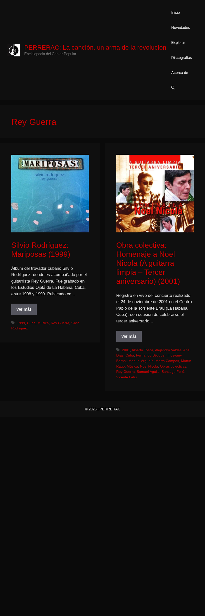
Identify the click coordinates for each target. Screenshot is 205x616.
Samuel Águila (148, 372)
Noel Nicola (149, 366)
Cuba (31, 323)
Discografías (181, 57)
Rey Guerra (60, 323)
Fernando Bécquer (151, 355)
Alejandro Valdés (168, 350)
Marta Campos (167, 361)
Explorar (178, 42)
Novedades (180, 27)
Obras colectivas (173, 366)
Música (43, 323)
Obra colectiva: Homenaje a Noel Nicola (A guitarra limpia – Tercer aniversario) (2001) (148, 263)
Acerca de (179, 72)
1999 (21, 323)
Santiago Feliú (173, 372)
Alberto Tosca (142, 350)
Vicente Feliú (126, 377)
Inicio (175, 12)
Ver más (24, 309)
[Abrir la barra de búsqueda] (173, 87)
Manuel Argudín (141, 361)
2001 (126, 350)
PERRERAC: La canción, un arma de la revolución (95, 47)
